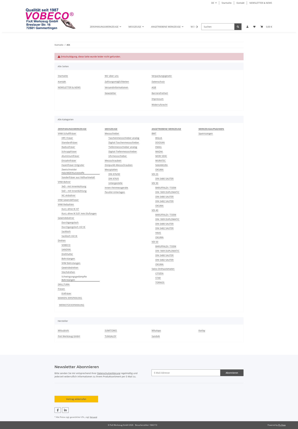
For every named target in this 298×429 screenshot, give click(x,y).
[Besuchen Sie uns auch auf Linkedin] (65, 410)
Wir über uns (111, 75)
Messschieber (112, 133)
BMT (154, 133)
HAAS (158, 232)
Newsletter (110, 93)
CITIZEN (159, 273)
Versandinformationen (116, 87)
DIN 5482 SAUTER (164, 201)
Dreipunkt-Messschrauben (119, 165)
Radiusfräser (68, 146)
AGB (154, 87)
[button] (247, 26)
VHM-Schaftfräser (67, 133)
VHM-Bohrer (64, 181)
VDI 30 (155, 183)
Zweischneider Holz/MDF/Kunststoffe (73, 171)
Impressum (157, 98)
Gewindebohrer (66, 217)
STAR (158, 277)
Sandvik (156, 336)
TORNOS (159, 282)
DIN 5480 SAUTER (164, 178)
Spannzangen (206, 133)
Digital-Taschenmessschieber (123, 142)
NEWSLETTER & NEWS (260, 2)
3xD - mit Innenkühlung (74, 186)
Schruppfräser (69, 151)
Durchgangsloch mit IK (73, 226)
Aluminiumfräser (70, 156)
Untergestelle (115, 183)
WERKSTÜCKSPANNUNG (71, 304)
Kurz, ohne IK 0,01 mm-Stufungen (79, 213)
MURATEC (160, 160)
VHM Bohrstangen (71, 263)
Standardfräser (69, 142)
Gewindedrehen (70, 267)
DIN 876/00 (114, 174)
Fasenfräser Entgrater (73, 165)
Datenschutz (158, 81)
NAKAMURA (161, 165)
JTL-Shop (282, 425)
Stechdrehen (68, 272)
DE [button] (212, 2)
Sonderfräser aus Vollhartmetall (78, 177)
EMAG (158, 146)
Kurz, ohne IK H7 (70, 208)
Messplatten (111, 169)
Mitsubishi (63, 330)
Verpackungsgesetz (162, 75)
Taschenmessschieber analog (123, 137)
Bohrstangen (68, 258)
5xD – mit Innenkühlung (74, 190)
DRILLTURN (64, 284)
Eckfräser (66, 293)
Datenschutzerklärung (108, 373)
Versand (93, 417)
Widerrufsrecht (159, 104)
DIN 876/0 (113, 178)
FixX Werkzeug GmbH (69, 336)
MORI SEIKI (161, 156)
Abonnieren (232, 372)
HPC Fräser (67, 137)
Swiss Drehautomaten (163, 268)
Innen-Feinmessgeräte (116, 187)
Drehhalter (67, 254)
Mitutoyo (156, 330)
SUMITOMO (111, 330)
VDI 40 (155, 210)
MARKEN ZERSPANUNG (70, 297)
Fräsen (61, 288)
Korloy (202, 330)
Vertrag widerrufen (76, 399)
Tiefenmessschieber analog (122, 146)
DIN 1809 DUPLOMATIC (167, 192)
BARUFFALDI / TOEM (165, 187)
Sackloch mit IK (69, 235)
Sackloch (66, 231)
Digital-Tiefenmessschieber (122, 151)
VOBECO (66, 245)
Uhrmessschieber (117, 156)
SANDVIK (66, 249)
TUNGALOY (110, 336)
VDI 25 (155, 174)
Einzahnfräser (69, 160)
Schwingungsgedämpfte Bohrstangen (74, 278)
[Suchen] (238, 26)
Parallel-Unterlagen (115, 192)
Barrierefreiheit (160, 93)
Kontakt (240, 2)
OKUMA (159, 169)
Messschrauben (113, 160)
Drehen (62, 240)
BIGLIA (158, 137)
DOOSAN (160, 142)
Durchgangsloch (70, 222)
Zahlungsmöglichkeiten (117, 81)
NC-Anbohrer (68, 195)
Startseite (227, 2)
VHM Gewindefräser (68, 199)
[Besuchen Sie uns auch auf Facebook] (57, 410)
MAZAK (159, 151)
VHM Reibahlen (66, 204)
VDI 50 (155, 241)
